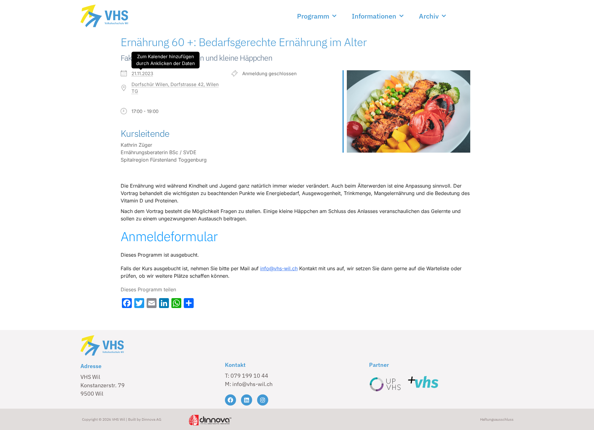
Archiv (429, 15)
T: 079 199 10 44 (246, 375)
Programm (313, 15)
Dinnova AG (151, 419)
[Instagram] (262, 400)
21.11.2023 (142, 73)
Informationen (374, 15)
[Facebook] (230, 400)
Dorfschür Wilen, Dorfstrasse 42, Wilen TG (175, 87)
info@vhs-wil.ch (279, 268)
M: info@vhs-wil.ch (249, 384)
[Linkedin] (246, 400)
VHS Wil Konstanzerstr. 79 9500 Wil (102, 385)
